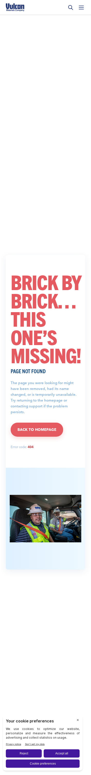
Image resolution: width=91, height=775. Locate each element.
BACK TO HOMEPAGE (36, 429)
